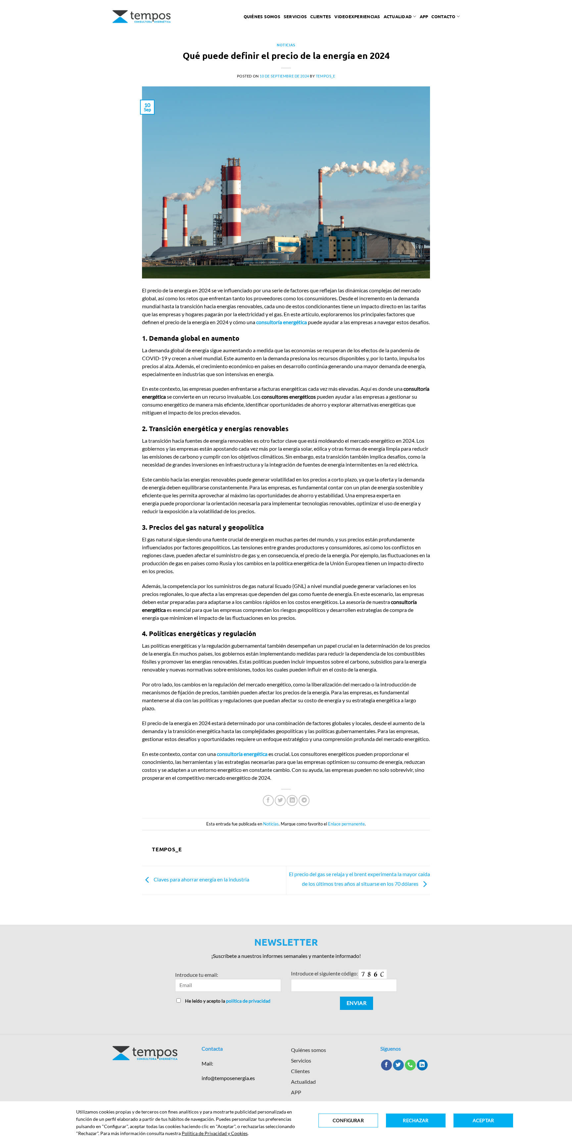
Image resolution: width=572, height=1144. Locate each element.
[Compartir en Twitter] (280, 800)
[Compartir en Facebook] (268, 800)
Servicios (295, 16)
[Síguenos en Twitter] (398, 1065)
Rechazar (415, 1120)
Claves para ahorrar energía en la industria (201, 879)
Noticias (286, 44)
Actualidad (398, 16)
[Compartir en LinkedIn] (292, 800)
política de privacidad (248, 1001)
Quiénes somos (262, 16)
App (424, 16)
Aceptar (483, 1120)
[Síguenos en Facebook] (386, 1065)
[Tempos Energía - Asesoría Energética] (141, 16)
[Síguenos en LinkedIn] (422, 1065)
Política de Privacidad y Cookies (215, 1133)
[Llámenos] (410, 1065)
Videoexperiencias (357, 16)
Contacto (443, 16)
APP (296, 1092)
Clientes (320, 16)
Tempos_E (325, 76)
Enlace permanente (346, 823)
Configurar (348, 1120)
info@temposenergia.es (228, 1078)
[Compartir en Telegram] (304, 800)
